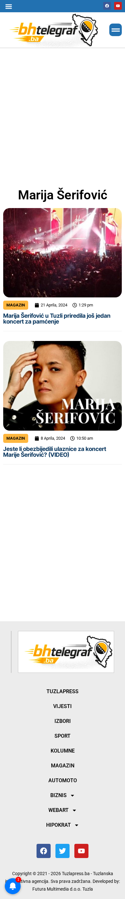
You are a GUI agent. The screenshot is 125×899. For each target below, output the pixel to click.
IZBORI (62, 721)
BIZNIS (58, 795)
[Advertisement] (62, 117)
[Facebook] (107, 6)
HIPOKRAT (58, 825)
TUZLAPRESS (62, 691)
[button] (8, 6)
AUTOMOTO (62, 780)
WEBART (58, 810)
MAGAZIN (15, 305)
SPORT (62, 736)
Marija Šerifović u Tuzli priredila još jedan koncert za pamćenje (57, 318)
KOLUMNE (63, 751)
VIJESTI (62, 706)
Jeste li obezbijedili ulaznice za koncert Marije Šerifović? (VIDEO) (54, 451)
